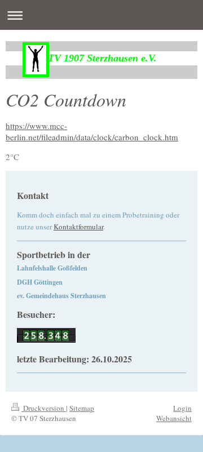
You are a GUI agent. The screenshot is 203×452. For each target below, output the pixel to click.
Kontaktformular (78, 226)
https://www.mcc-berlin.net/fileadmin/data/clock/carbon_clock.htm (92, 131)
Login (182, 408)
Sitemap (81, 408)
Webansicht (174, 418)
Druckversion (43, 408)
